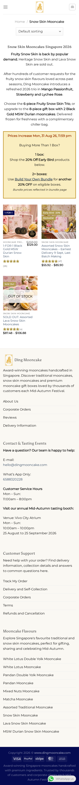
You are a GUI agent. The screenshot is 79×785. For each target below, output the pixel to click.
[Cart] (72, 7)
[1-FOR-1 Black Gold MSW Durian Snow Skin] (20, 222)
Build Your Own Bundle (34, 179)
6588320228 (12, 479)
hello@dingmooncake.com (25, 465)
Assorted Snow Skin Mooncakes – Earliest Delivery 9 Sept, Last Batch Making (56, 251)
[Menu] (5, 7)
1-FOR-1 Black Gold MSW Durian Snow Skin (12, 251)
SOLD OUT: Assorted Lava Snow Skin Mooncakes (17, 320)
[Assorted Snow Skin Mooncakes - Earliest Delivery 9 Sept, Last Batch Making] (59, 222)
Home (20, 22)
